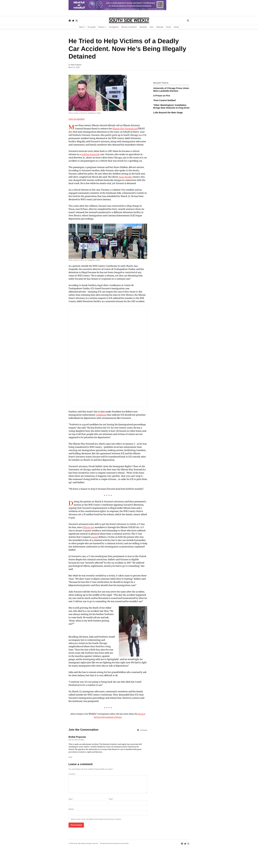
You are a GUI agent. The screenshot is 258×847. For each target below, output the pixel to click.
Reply (70, 757)
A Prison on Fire (161, 95)
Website (71, 809)
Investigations (114, 27)
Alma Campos (76, 65)
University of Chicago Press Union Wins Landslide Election (171, 89)
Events (168, 27)
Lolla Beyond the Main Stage (168, 112)
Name (71, 799)
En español (92, 27)
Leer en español (76, 119)
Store (151, 27)
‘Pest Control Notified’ (164, 100)
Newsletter (143, 27)
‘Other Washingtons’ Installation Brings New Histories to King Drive (171, 106)
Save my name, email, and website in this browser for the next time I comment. (96, 819)
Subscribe (159, 27)
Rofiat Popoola (77, 737)
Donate (176, 27)
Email (111, 799)
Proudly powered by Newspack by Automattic (114, 843)
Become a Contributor (129, 27)
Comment (72, 774)
